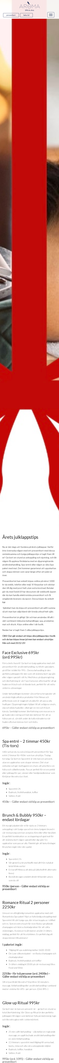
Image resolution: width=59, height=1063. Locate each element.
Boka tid (26, 15)
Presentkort (11, 15)
